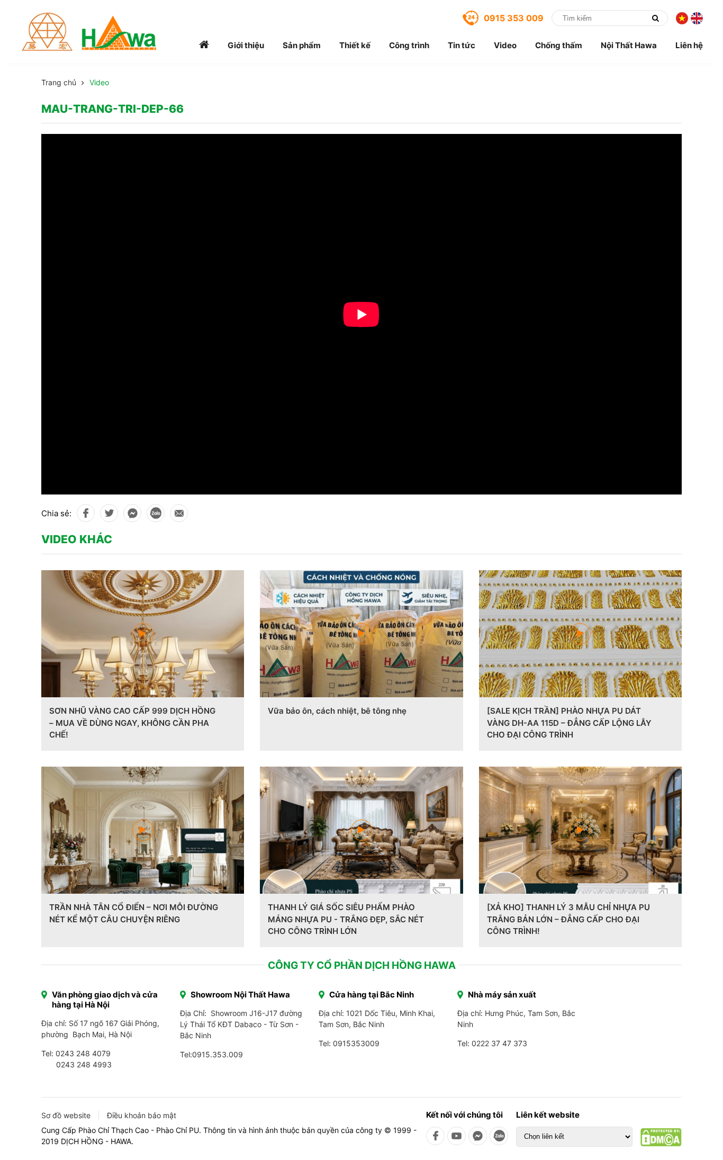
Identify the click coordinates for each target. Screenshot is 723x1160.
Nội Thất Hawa (629, 45)
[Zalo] (499, 1136)
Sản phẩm (302, 45)
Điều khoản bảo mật (141, 1115)
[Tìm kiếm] (655, 18)
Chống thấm (558, 45)
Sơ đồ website (66, 1115)
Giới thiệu (246, 45)
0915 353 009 (514, 18)
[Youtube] (456, 1136)
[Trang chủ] (204, 45)
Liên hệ (689, 45)
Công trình (409, 45)
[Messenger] (477, 1136)
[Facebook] (435, 1136)
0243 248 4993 (84, 1064)
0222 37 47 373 (499, 1043)
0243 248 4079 (83, 1053)
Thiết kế (354, 45)
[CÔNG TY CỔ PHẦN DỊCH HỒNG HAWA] (89, 32)
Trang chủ (58, 82)
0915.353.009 (217, 1054)
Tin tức (461, 45)
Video (505, 45)
